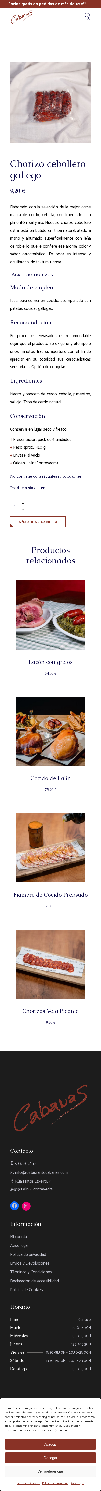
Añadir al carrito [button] (51, 678)
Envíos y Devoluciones (30, 1263)
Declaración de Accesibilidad (34, 1281)
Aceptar (50, 1444)
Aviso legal (77, 1483)
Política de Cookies (28, 1483)
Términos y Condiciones (31, 1272)
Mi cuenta (18, 1236)
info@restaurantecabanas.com (41, 1172)
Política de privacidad (55, 1483)
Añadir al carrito (38, 522)
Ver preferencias (51, 1471)
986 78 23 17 (25, 1163)
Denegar (50, 1458)
